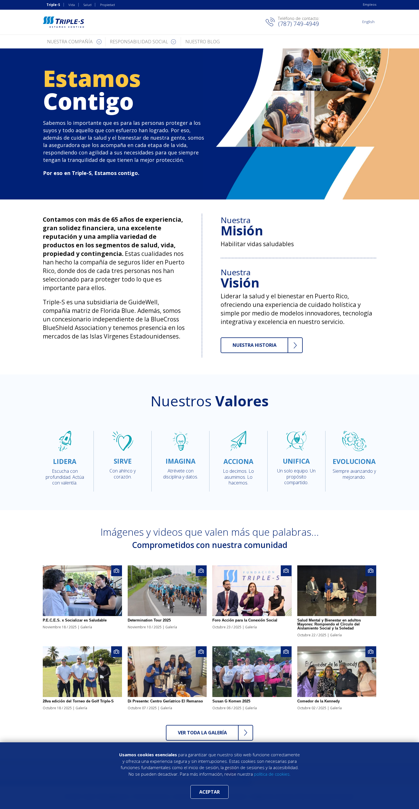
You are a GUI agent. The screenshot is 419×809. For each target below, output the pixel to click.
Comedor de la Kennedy (318, 701)
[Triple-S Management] (63, 22)
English (368, 21)
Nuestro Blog (202, 41)
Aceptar (209, 792)
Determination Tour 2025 (149, 620)
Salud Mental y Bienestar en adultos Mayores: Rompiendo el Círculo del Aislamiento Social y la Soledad (329, 624)
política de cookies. (272, 774)
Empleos (369, 4)
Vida (71, 5)
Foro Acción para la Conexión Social (244, 620)
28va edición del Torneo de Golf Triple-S (78, 701)
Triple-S (53, 5)
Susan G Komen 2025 (231, 701)
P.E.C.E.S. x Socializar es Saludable (75, 620)
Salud (87, 5)
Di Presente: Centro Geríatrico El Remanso (165, 701)
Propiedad (107, 5)
